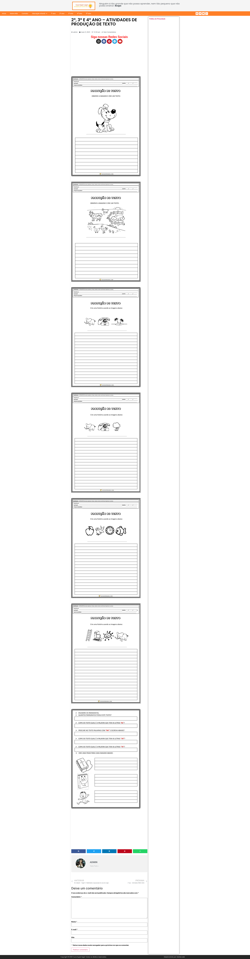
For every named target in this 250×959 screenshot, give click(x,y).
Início (4, 13)
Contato (25, 13)
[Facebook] (197, 13)
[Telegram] (114, 41)
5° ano (88, 13)
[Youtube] (203, 13)
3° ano (70, 13)
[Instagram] (206, 13)
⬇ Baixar (105, 126)
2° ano (61, 13)
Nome (74, 921)
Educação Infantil (38, 13)
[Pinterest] (109, 41)
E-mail (74, 929)
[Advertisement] (109, 59)
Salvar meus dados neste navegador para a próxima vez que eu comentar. (101, 945)
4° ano (79, 13)
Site (72, 937)
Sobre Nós (14, 13)
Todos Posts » (94, 866)
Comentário (76, 897)
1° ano (53, 13)
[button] (78, 851)
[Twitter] (200, 13)
